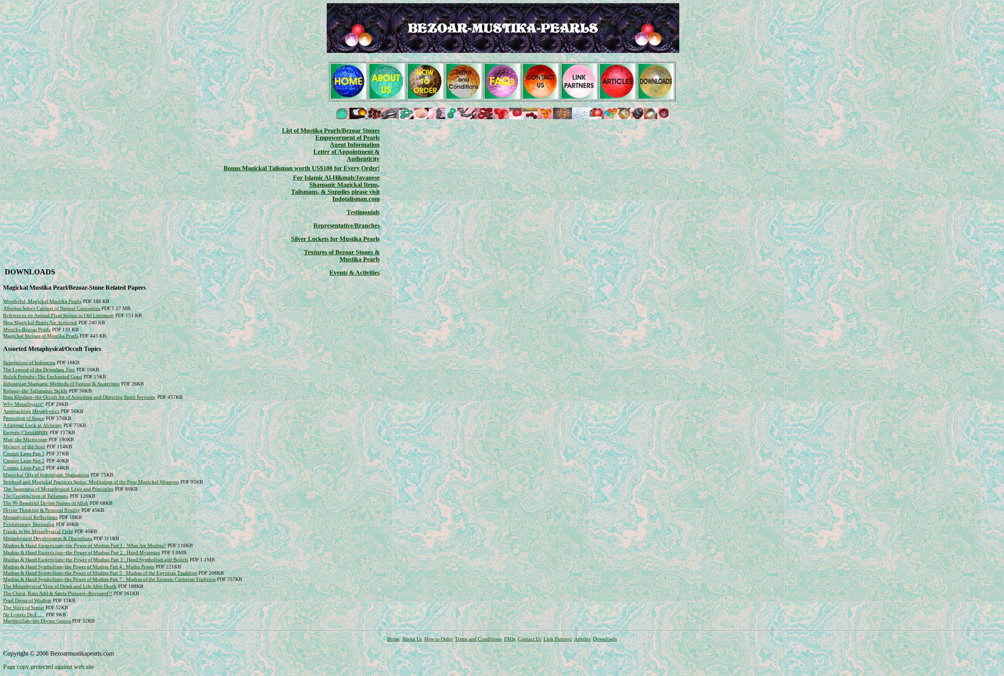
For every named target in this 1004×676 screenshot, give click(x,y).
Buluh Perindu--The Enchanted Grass (42, 377)
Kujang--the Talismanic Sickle (35, 391)
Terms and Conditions (478, 639)
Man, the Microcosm (25, 439)
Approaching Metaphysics (31, 411)
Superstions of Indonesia (29, 362)
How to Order (438, 639)
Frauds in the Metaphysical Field (38, 531)
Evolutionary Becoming (29, 524)
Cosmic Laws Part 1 (24, 454)
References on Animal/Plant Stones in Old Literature (58, 315)
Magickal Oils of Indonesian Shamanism (46, 475)
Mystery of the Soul (24, 446)
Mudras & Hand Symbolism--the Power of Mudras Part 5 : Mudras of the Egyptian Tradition (100, 573)
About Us (412, 639)
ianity (25, 432)
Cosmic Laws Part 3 (24, 468)
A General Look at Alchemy (32, 425)
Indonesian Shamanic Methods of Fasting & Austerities (61, 384)
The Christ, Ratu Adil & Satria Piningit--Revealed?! (57, 593)
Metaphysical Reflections (30, 517)
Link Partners (558, 639)
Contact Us (529, 639)
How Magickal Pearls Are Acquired (40, 322)
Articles (582, 639)
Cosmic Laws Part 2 (24, 461)
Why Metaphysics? (23, 404)
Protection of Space (23, 418)
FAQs (509, 639)
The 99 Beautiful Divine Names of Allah (45, 503)
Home (393, 639)
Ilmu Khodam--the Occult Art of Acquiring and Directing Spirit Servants (79, 397)
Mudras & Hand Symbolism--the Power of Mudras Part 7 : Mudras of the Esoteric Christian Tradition (109, 579)
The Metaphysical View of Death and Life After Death (59, 586)
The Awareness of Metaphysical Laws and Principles (58, 489)
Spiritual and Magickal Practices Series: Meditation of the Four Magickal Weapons (91, 482)
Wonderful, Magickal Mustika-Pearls (42, 301)
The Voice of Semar (23, 607)
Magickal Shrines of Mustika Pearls (40, 336)
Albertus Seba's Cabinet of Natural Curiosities (51, 308)
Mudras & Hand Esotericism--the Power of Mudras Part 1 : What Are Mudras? (84, 545)
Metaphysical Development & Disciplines (47, 538)
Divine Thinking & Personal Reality (41, 510)
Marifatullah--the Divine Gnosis (37, 621)
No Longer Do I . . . (23, 615)
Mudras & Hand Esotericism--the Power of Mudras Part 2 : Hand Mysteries (81, 552)
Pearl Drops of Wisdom (27, 600)
